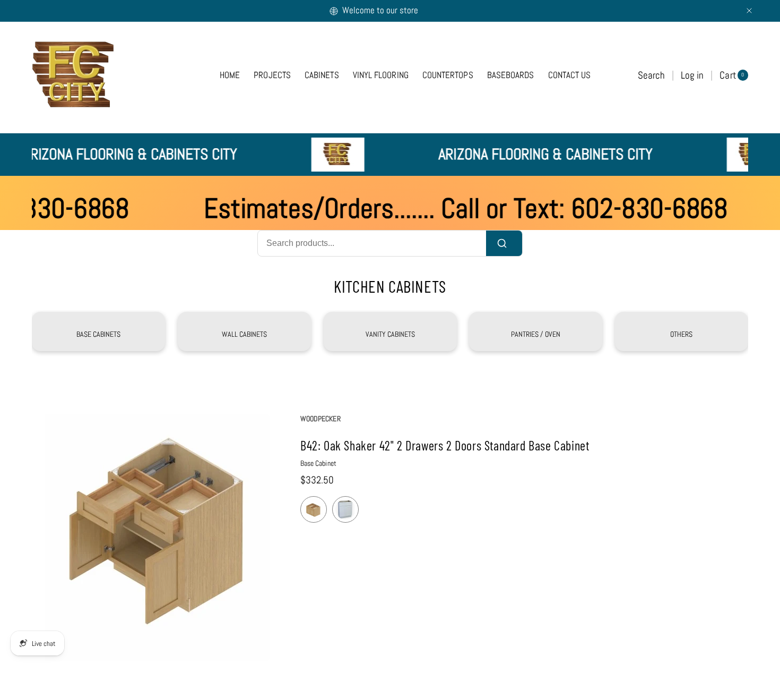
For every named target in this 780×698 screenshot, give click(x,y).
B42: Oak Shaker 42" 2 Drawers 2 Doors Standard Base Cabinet (444, 445)
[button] (651, 74)
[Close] (749, 10)
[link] (244, 334)
